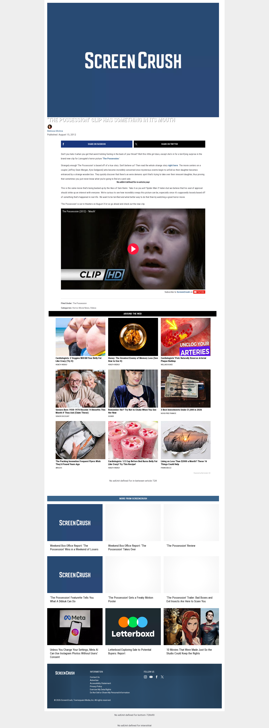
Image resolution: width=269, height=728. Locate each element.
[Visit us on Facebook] (158, 677)
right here (173, 165)
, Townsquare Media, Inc (83, 700)
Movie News (84, 308)
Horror (75, 308)
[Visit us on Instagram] (146, 677)
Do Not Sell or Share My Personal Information (110, 692)
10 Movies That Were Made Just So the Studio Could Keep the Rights (189, 651)
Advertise (94, 680)
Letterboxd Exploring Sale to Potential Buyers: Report (129, 651)
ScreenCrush (183, 292)
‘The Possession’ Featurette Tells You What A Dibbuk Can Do (72, 599)
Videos (93, 308)
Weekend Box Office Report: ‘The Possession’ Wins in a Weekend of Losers (74, 547)
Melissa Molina (55, 131)
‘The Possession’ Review (180, 545)
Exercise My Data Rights (100, 689)
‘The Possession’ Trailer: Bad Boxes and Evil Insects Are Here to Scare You (189, 599)
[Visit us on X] (163, 677)
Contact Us (95, 677)
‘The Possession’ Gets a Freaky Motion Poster (130, 599)
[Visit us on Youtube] (152, 677)
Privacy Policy (96, 686)
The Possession (111, 158)
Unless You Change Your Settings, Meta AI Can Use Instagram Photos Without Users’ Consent (74, 653)
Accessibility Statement (100, 683)
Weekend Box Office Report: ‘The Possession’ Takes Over (127, 547)
